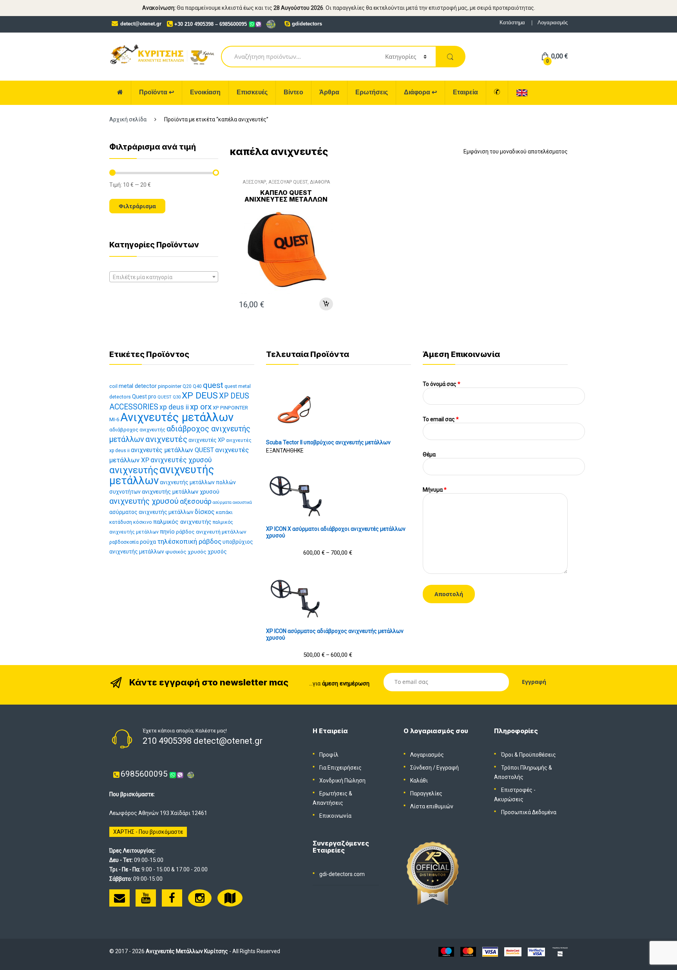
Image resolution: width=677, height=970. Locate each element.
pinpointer (169, 386)
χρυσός (217, 551)
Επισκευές (252, 92)
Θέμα (429, 454)
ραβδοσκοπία (124, 542)
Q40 (197, 386)
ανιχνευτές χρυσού (181, 460)
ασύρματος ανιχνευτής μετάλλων (151, 512)
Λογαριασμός (553, 22)
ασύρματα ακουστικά (232, 502)
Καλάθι (419, 780)
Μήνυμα (435, 490)
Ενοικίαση (205, 92)
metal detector (138, 385)
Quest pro (144, 396)
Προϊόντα (156, 92)
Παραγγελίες (426, 793)
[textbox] (164, 277)
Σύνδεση (421, 767)
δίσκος (205, 512)
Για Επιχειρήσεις (340, 767)
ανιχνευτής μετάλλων (161, 475)
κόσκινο (142, 522)
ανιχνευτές (166, 439)
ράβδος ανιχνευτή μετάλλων (211, 531)
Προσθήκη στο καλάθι (326, 303)
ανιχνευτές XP (206, 440)
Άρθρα (329, 92)
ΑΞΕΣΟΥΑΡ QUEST (288, 182)
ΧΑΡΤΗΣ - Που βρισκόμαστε (148, 832)
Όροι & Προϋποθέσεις (528, 755)
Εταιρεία (465, 92)
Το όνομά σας (441, 384)
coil (113, 386)
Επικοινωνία (335, 816)
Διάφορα (420, 92)
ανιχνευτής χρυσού (144, 501)
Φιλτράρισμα (137, 206)
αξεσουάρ (196, 501)
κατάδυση (120, 522)
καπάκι (224, 512)
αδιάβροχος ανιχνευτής (137, 430)
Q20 (187, 386)
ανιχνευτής (133, 470)
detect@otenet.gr (140, 24)
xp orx (201, 406)
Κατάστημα (512, 22)
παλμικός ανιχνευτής (182, 521)
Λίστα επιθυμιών (431, 806)
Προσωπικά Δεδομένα (528, 812)
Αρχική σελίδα (128, 119)
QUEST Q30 (169, 397)
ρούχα (148, 542)
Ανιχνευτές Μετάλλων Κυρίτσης (187, 951)
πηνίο (167, 531)
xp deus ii (174, 407)
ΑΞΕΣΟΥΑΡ (254, 182)
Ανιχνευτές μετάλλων (177, 417)
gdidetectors (307, 24)
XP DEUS (200, 395)
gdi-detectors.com (342, 874)
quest (213, 385)
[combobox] (163, 276)
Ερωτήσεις (371, 92)
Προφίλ (328, 755)
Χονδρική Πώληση (342, 780)
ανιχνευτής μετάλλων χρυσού (180, 491)
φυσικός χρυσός (185, 551)
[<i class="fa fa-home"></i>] (120, 93)
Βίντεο (293, 92)
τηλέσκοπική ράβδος (189, 541)
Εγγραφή (447, 767)
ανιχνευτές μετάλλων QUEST (172, 450)
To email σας (441, 419)
